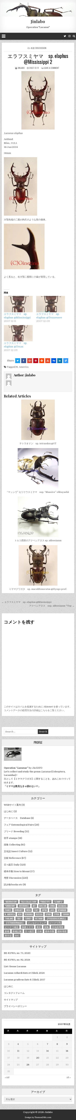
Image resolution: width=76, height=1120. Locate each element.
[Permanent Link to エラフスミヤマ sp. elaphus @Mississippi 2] (38, 100)
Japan (44, 910)
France (8, 910)
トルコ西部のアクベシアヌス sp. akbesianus (38, 540)
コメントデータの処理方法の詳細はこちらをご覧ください (34, 710)
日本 (39, 931)
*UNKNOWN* (10, 906)
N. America (22, 367)
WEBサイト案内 (12, 805)
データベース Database (17, 818)
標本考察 (62, 931)
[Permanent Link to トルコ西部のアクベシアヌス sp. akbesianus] (38, 517)
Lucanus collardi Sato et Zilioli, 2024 (24, 973)
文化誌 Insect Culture (16, 851)
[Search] (74, 36)
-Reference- (24, 906)
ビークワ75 (55, 922)
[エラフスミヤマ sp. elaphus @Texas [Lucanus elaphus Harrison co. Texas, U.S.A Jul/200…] (18, 333)
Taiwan (65, 914)
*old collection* (29, 901)
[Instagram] (69, 36)
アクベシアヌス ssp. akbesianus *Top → (51, 605)
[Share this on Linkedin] (59, 360)
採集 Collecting (12, 844)
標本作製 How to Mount (17, 871)
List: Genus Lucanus (15, 966)
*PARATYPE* (45, 901)
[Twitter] (65, 36)
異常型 (8, 935)
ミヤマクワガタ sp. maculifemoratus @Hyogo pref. (38, 589)
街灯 (17, 935)
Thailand (9, 918)
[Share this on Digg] (53, 360)
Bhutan (42, 906)
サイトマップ (11, 999)
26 (28, 1064)
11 (18, 1051)
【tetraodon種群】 (15, 922)
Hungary (18, 910)
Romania (29, 914)
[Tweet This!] (17, 360)
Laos (52, 910)
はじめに (8, 811)
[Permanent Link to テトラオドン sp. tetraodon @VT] (38, 420)
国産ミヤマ (27, 927)
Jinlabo (38, 21)
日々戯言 (29, 931)
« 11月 (7, 1077)
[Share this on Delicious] (65, 360)
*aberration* (11, 901)
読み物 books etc (13, 884)
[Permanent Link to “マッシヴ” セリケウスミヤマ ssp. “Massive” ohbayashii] (38, 468)
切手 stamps (10, 838)
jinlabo (21, 67)
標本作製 (49, 931)
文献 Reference (12, 858)
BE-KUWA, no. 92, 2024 (17, 959)
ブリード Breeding (14, 831)
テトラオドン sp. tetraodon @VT (37, 443)
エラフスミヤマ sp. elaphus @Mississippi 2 (38, 58)
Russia (39, 914)
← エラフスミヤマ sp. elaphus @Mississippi (26, 602)
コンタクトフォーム (14, 993)
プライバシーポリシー (15, 1006)
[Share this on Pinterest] (35, 360)
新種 (7, 931)
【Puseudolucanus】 (56, 918)
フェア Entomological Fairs (19, 824)
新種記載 (17, 931)
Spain (48, 914)
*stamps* (58, 901)
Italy (36, 910)
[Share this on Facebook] (23, 360)
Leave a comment (51, 67)
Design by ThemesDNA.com (38, 1117)
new (20, 914)
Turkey (28, 918)
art (34, 906)
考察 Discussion (38, 47)
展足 (38, 927)
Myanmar (62, 910)
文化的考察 (57, 927)
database (62, 906)
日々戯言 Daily (11, 864)
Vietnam (39, 918)
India (28, 910)
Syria (56, 914)
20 (37, 1057)
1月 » (68, 1077)
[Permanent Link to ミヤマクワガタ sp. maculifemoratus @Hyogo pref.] (38, 565)
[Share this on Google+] (29, 360)
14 (47, 1051)
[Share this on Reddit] (41, 360)
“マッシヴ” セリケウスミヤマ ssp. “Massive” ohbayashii (38, 492)
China (52, 906)
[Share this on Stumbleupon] (47, 360)
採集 (46, 927)
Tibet (19, 918)
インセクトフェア (37, 922)
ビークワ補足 (12, 927)
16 (67, 1051)
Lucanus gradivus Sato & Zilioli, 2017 (24, 979)
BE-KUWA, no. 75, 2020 (17, 953)
